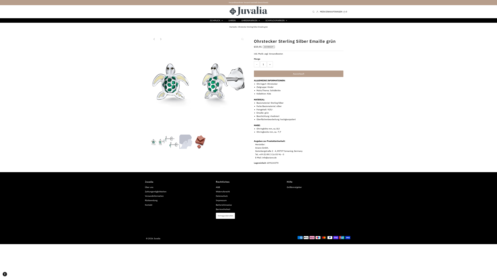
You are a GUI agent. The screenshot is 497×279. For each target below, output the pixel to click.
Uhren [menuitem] (232, 20)
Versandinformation (154, 196)
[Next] (160, 39)
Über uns (149, 187)
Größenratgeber (294, 187)
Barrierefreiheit (223, 209)
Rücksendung (151, 200)
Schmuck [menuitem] (215, 20)
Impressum (221, 200)
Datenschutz (222, 196)
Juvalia (157, 238)
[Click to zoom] (242, 39)
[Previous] (154, 39)
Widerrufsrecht (223, 191)
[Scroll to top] (491, 273)
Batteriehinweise (224, 205)
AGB (218, 187)
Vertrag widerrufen (225, 215)
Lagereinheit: (260, 163)
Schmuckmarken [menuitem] (275, 20)
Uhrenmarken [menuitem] (249, 20)
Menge (257, 59)
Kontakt (148, 205)
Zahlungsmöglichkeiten (155, 191)
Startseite (233, 27)
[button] (5, 274)
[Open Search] (313, 11)
